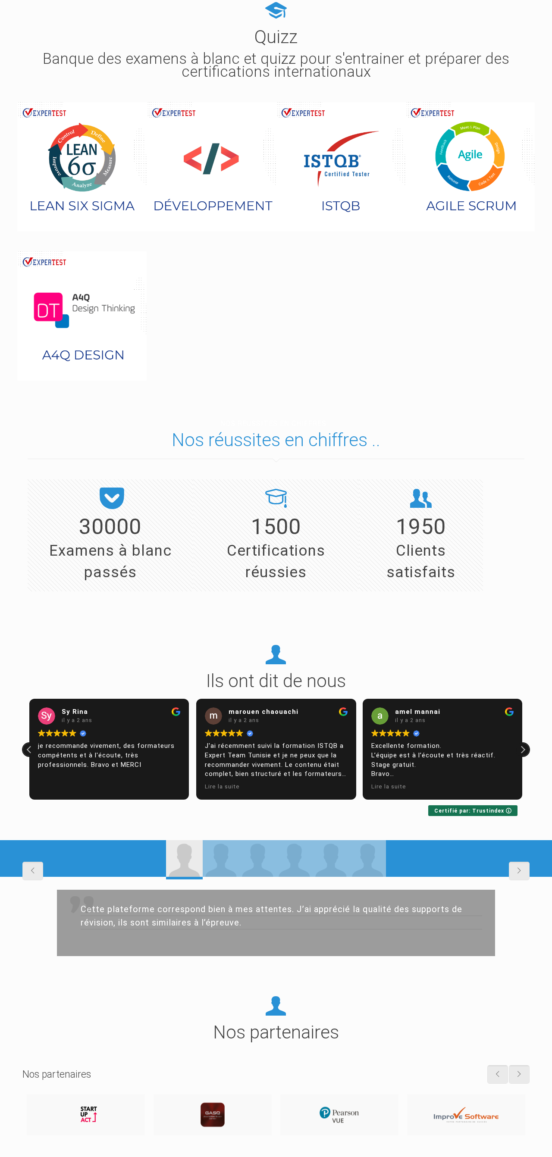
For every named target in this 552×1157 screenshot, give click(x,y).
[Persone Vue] (339, 1115)
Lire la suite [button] (222, 786)
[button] (522, 749)
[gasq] (212, 1115)
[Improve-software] (466, 1115)
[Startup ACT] (85, 1115)
